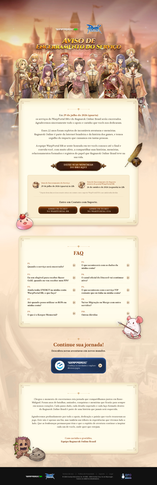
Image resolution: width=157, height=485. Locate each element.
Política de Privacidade (86, 474)
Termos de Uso (67, 474)
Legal (111, 474)
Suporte (102, 474)
